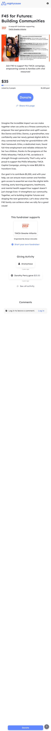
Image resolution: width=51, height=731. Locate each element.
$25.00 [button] (37, 275)
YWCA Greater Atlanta (17, 29)
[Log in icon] (47, 3)
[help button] (46, 726)
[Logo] (11, 3)
